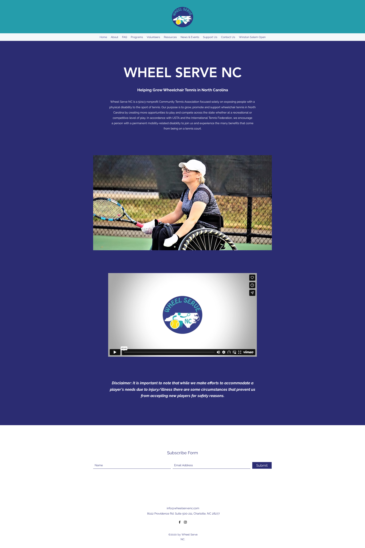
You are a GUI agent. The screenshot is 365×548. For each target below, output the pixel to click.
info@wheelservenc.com (183, 508)
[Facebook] (180, 522)
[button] (182, 202)
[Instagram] (185, 522)
